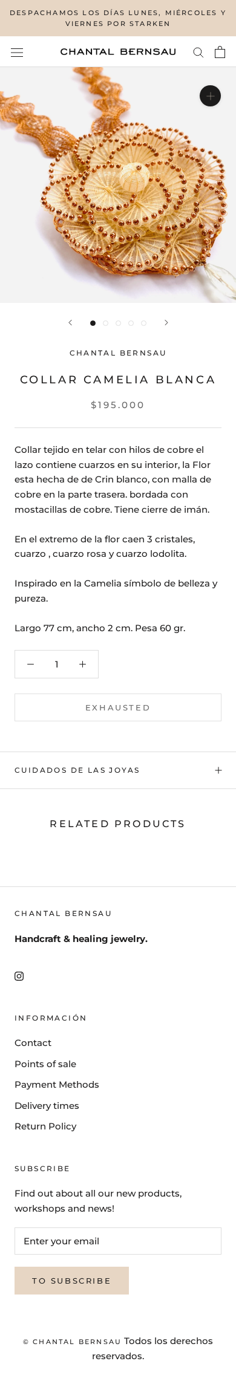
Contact (33, 1042)
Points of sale (45, 1064)
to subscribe (71, 1280)
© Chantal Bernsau (72, 1341)
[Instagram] (19, 976)
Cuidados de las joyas (77, 770)
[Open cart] (220, 52)
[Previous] (70, 322)
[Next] (166, 322)
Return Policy (45, 1126)
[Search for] (198, 52)
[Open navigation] (17, 52)
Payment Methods (57, 1084)
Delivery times (47, 1105)
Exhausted (118, 707)
